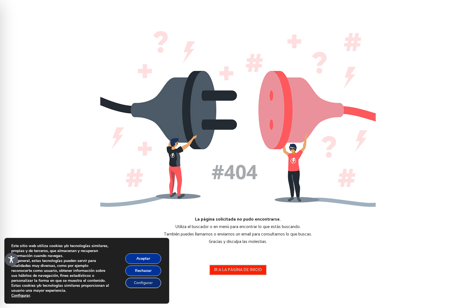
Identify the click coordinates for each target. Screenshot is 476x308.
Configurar (20, 295)
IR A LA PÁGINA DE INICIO (238, 269)
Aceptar (143, 258)
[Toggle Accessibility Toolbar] (11, 259)
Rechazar (143, 270)
